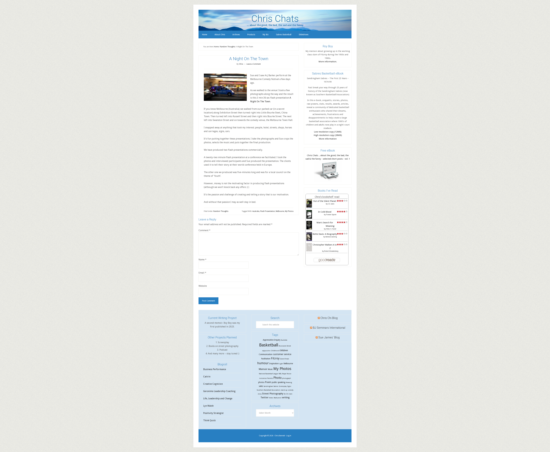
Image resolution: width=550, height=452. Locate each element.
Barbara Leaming (331, 237)
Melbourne (280, 211)
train (290, 394)
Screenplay (283, 386)
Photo (277, 378)
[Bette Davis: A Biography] (309, 240)
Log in (288, 436)
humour (263, 363)
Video (271, 398)
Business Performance (214, 369)
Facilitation (265, 358)
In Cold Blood (324, 212)
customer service (282, 354)
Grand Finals (284, 359)
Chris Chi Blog (329, 318)
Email (202, 272)
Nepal (284, 374)
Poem (268, 382)
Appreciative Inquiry (271, 340)
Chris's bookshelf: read (327, 196)
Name (202, 259)
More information (328, 138)
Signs (289, 386)
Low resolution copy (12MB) (327, 131)
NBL (280, 374)
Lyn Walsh (208, 405)
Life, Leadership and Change (217, 398)
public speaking (278, 382)
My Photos (289, 211)
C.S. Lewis (331, 204)
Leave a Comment (253, 64)
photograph (286, 378)
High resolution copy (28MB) (328, 135)
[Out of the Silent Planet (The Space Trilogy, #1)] (309, 207)
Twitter (264, 397)
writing (286, 397)
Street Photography (272, 393)
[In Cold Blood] (309, 218)
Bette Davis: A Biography (325, 234)
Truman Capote (331, 214)
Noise (289, 374)
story (260, 394)
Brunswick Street (285, 346)
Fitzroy (275, 358)
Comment (204, 230)
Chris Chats (275, 18)
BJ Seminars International (329, 327)
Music (270, 369)
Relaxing (289, 382)
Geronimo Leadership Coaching (219, 391)
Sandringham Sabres (271, 386)
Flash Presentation (267, 211)
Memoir (263, 369)
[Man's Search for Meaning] (309, 229)
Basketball (268, 345)
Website (203, 286)
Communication (265, 354)
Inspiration (274, 363)
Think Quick (209, 420)
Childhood (275, 351)
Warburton (277, 398)
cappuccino (266, 351)
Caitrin (206, 376)
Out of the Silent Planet (324, 201)
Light (281, 364)
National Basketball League (268, 374)
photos (261, 382)
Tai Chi (286, 394)
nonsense (263, 378)
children (283, 350)
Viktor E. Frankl (331, 229)
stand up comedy (287, 390)
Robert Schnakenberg (331, 251)
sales (261, 386)
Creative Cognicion (213, 384)
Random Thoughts (220, 211)
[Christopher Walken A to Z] (309, 250)
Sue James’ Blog (329, 337)
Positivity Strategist (213, 413)
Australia (255, 211)
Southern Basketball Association (268, 390)
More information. (328, 61)
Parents (270, 378)
